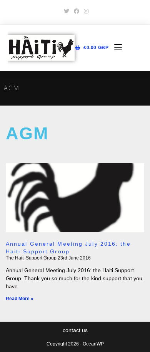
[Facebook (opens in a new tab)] (77, 11)
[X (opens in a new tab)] (67, 11)
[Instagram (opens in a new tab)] (85, 11)
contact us (75, 330)
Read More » (19, 298)
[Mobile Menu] (115, 48)
